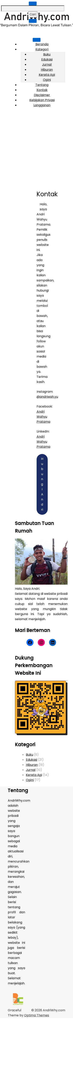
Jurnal (47, 64)
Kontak (42, 90)
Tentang (41, 85)
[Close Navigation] (33, 21)
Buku (46, 54)
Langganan (41, 105)
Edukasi (47, 59)
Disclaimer (42, 95)
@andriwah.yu (47, 396)
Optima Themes (36, 1015)
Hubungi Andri (42, 484)
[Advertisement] (36, 149)
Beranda (41, 44)
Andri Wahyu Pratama (43, 416)
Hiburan (47, 69)
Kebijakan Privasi (42, 100)
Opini (47, 80)
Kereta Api (47, 74)
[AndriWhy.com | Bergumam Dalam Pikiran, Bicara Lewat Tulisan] (36, 26)
